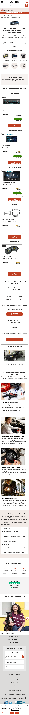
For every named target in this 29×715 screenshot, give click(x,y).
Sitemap (23, 694)
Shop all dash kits (14, 237)
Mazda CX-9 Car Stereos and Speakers (12, 15)
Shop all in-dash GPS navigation (14, 200)
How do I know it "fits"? (9, 528)
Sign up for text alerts (12, 662)
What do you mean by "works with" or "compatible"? (12, 532)
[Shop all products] (2, 2)
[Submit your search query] (26, 5)
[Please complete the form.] (23, 656)
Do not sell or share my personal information (14, 685)
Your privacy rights (14, 679)
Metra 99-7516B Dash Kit (14, 330)
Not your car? (14, 46)
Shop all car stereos (14, 126)
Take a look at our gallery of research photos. (14, 364)
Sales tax (5, 694)
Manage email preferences (14, 690)
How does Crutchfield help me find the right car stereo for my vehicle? (14, 537)
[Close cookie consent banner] (27, 705)
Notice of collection (14, 687)
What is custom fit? (8, 544)
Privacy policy (14, 677)
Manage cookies (14, 682)
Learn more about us (14, 599)
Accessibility (18, 694)
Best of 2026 (10, 134)
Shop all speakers (14, 314)
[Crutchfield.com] (15, 2)
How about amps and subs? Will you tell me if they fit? (15, 548)
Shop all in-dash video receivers (14, 163)
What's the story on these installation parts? (14, 552)
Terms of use (11, 694)
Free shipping (14, 12)
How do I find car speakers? (10, 541)
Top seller (4, 97)
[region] (14, 618)
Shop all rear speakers (14, 274)
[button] (27, 618)
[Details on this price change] (21, 117)
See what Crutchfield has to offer (13, 83)
